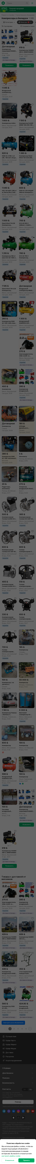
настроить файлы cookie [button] (11, 1156)
